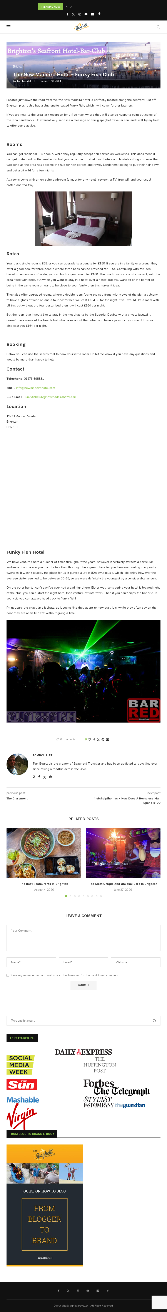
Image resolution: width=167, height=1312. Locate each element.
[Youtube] (86, 14)
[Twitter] (73, 14)
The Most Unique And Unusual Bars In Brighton (123, 884)
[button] (66, 6)
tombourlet (24, 81)
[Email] (92, 14)
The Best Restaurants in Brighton (44, 884)
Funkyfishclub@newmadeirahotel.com (50, 397)
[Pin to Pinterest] (103, 740)
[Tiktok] (99, 14)
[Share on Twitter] (98, 740)
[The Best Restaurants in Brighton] (44, 853)
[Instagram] (79, 14)
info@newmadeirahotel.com (35, 388)
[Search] (158, 27)
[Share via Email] (107, 740)
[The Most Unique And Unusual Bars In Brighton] (123, 853)
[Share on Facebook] (94, 740)
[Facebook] (67, 14)
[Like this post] (89, 740)
